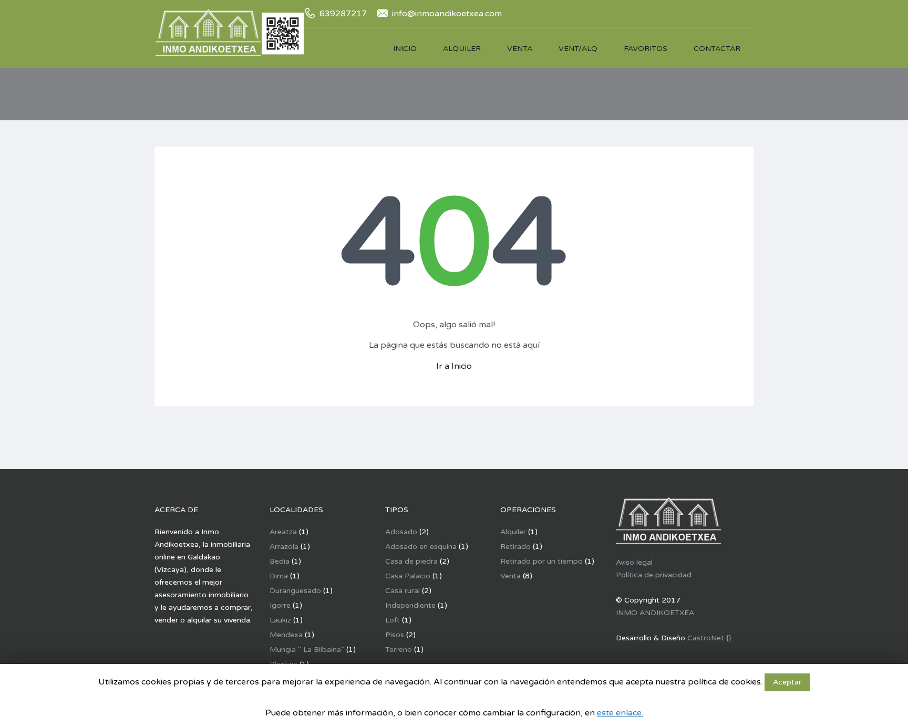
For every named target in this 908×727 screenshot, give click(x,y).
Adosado (401, 531)
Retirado (515, 546)
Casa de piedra (411, 561)
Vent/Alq (578, 48)
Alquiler (462, 48)
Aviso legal (634, 562)
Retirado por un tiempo (541, 561)
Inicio (405, 48)
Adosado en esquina (421, 546)
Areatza (283, 531)
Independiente (410, 605)
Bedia (280, 561)
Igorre (280, 605)
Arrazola (284, 546)
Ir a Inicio (454, 366)
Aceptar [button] (787, 682)
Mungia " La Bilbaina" (307, 649)
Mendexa (286, 634)
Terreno (398, 649)
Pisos (394, 634)
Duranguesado (295, 590)
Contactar (717, 48)
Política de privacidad (654, 574)
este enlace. (620, 713)
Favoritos (645, 48)
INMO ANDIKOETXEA (655, 612)
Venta (519, 48)
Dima (279, 576)
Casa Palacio (407, 576)
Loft (392, 620)
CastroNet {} (709, 637)
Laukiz (280, 620)
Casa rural (402, 590)
